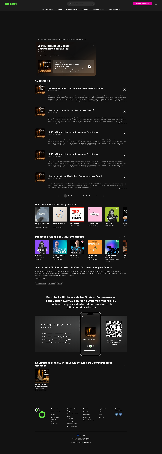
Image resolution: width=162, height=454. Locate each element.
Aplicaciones (86, 414)
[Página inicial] (38, 39)
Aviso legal (70, 421)
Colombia (82, 435)
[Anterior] (119, 203)
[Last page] (103, 196)
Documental (54, 55)
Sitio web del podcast (41, 278)
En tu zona (85, 9)
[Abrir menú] (155, 4)
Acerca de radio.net (57, 412)
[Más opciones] (93, 46)
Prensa (53, 414)
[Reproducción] (89, 66)
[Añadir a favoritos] (87, 45)
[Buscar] (93, 4)
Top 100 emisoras (47, 9)
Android (101, 417)
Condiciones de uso (72, 414)
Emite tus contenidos (54, 422)
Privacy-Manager (72, 426)
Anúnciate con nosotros (55, 418)
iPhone (101, 412)
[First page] (58, 196)
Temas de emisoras (114, 9)
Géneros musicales (98, 9)
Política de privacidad (70, 417)
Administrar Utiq (72, 423)
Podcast (59, 9)
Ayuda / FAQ (86, 417)
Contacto (85, 412)
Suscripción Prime (88, 420)
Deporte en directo (72, 9)
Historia (60, 283)
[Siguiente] (124, 203)
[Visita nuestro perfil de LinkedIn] (116, 414)
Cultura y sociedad (43, 55)
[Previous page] (61, 196)
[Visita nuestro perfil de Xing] (120, 414)
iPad (100, 414)
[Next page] (100, 196)
